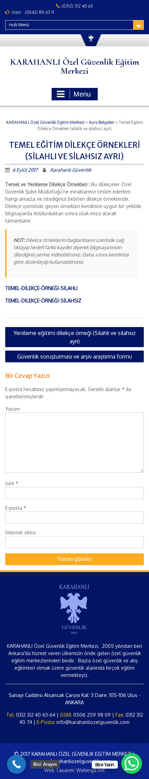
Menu (82, 94)
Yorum (12, 409)
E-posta (15, 508)
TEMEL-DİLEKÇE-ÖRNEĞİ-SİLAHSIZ (43, 301)
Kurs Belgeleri (101, 122)
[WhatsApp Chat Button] (131, 763)
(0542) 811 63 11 (39, 12)
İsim (11, 483)
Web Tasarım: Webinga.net (74, 770)
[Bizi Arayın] (16, 764)
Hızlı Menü (19, 24)
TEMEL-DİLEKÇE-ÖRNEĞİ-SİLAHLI (41, 288)
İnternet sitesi (20, 532)
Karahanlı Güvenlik (70, 170)
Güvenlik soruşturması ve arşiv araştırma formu (74, 356)
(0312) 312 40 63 (77, 6)
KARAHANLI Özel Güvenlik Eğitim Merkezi (74, 66)
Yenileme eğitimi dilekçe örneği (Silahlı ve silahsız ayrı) (75, 337)
